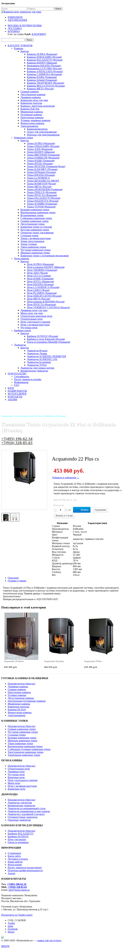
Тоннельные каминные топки (24, 755)
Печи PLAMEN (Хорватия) (42, 293)
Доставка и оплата (18, 859)
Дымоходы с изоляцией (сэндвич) (26, 814)
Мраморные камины (31, 111)
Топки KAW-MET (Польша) (42, 169)
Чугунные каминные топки (35, 249)
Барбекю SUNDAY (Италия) (42, 336)
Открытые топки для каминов (36, 232)
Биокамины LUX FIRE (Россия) (44, 68)
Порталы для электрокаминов (43, 134)
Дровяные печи (16, 771)
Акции (11, 873)
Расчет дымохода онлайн (27, 379)
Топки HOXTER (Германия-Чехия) (46, 166)
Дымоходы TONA (37, 365)
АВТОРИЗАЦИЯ (17, 20)
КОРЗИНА (14, 31)
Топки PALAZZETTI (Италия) (43, 198)
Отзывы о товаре (17, 580)
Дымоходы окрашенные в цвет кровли (29, 811)
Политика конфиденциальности (25, 870)
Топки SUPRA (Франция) (41, 143)
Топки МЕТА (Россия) (39, 186)
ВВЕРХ (5, 946)
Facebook (13, 929)
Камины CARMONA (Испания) (44, 74)
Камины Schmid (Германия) (42, 80)
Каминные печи (16, 789)
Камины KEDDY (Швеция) (42, 62)
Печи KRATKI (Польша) (40, 284)
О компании (14, 853)
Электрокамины (29, 126)
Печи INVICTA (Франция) (41, 304)
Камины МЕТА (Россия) (40, 88)
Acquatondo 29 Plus (93, 661)
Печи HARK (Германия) (40, 278)
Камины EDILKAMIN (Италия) (44, 57)
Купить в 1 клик (64, 515)
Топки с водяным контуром (35, 238)
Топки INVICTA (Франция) (42, 195)
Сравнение (100, 510)
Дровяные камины (30, 97)
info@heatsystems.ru (19, 890)
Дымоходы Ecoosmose (39, 362)
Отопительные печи (31, 319)
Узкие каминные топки (33, 247)
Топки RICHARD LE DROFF (43, 180)
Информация (21, 382)
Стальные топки (29, 235)
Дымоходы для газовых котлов (37, 367)
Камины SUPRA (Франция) (42, 54)
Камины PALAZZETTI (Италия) (44, 60)
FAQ (16, 385)
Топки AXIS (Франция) (40, 149)
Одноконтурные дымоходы (22, 817)
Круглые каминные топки (34, 229)
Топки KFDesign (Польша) (41, 172)
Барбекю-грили (22, 330)
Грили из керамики (18, 842)
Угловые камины (17, 695)
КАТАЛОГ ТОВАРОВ (20, 45)
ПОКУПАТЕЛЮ (17, 373)
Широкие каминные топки (35, 252)
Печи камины (21, 258)
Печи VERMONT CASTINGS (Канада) (48, 307)
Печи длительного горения (35, 321)
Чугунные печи (28, 327)
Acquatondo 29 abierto (14, 661)
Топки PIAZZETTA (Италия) (42, 201)
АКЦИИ (12, 399)
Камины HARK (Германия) (42, 77)
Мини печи (14, 783)
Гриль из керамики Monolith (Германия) (48, 342)
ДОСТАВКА (15, 28)
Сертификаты (21, 376)
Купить (84, 510)
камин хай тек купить (49, 940)
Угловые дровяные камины (35, 120)
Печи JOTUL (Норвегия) (40, 281)
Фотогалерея (15, 864)
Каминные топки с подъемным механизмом (44, 255)
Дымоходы (20, 344)
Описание (13, 577)
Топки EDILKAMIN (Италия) (43, 146)
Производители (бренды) (21, 683)
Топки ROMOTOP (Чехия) (41, 183)
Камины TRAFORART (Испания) (45, 83)
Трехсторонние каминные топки (25, 752)
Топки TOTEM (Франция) (41, 206)
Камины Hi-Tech (17, 709)
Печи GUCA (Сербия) (39, 275)
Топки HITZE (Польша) (40, 163)
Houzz (11, 931)
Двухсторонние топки (32, 224)
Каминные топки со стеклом (36, 226)
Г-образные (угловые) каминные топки (29, 749)
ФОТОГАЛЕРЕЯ (17, 393)
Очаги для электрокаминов (42, 131)
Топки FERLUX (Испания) (42, 192)
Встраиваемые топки (32, 215)
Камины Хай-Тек (29, 108)
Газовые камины (29, 91)
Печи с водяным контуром (34, 324)
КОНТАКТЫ (15, 396)
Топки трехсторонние (32, 241)
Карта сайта (14, 856)
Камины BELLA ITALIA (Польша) (46, 85)
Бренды (24, 51)
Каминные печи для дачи (34, 100)
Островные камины (31, 114)
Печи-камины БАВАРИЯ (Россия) (46, 301)
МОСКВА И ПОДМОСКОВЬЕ (25, 25)
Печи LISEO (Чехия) (38, 290)
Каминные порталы (31, 103)
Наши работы (15, 861)
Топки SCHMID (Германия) (42, 203)
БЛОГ (11, 388)
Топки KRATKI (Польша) (41, 175)
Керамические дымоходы (34, 370)
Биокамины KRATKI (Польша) (44, 65)
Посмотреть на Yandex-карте (17, 915)
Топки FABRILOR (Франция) (43, 157)
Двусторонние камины (32, 94)
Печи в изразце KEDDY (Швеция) (46, 267)
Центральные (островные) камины (27, 701)
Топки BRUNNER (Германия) (43, 155)
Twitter (11, 923)
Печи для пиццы (17, 839)
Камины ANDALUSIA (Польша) (45, 71)
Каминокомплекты (37, 129)
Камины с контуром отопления (37, 106)
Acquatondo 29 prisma (54, 661)
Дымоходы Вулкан (37, 350)
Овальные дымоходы (19, 820)
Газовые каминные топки (34, 221)
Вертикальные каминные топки (37, 212)
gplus (10, 926)
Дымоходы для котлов (20, 802)
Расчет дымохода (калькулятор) (25, 867)
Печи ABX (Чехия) (37, 273)
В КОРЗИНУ (39, 34)
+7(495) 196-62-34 (17, 439)
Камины (18, 48)
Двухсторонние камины (21, 698)
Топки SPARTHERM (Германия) (44, 189)
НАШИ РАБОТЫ (17, 391)
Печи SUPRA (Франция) (40, 264)
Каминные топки (23, 137)
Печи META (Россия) (38, 298)
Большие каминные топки (34, 209)
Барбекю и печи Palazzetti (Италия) (46, 339)
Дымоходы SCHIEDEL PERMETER (46, 356)
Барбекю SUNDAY (18, 836)
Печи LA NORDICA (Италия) (43, 287)
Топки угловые (28, 244)
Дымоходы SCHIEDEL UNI (42, 359)
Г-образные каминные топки (36, 218)
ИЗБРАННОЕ (15, 17)
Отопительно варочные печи (36, 316)
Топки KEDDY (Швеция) (41, 152)
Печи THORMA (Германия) (42, 270)
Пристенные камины (32, 117)
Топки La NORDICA (38, 178)
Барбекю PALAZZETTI (20, 833)
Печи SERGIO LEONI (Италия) (44, 296)
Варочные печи (16, 777)
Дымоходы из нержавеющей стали (26, 808)
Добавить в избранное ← (65, 477)
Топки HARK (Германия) (41, 160)
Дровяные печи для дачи (33, 310)
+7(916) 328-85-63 (17, 443)
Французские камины (32, 123)
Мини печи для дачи (31, 313)
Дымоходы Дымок (37, 353)
